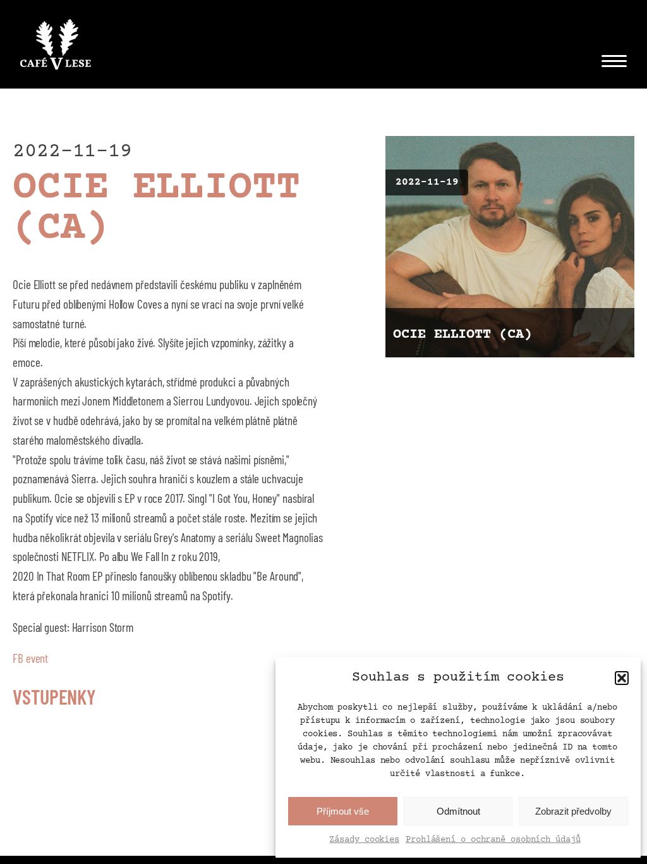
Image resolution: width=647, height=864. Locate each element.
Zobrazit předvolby (573, 811)
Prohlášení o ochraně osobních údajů (493, 840)
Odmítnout (458, 811)
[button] (621, 678)
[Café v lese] (55, 47)
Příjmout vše (343, 811)
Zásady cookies (364, 840)
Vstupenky (54, 696)
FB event (30, 658)
